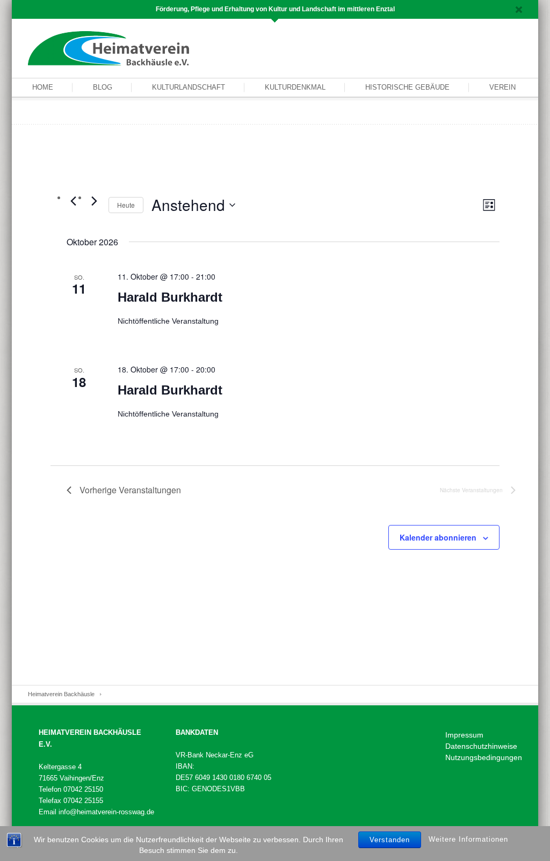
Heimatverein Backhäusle (61, 694)
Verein (502, 87)
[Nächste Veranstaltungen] (94, 200)
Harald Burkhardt (170, 297)
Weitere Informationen (468, 839)
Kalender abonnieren (438, 537)
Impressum (464, 735)
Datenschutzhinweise (481, 746)
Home (42, 87)
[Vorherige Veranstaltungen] (73, 200)
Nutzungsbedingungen (483, 757)
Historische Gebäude (407, 87)
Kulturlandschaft (188, 87)
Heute (126, 204)
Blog (102, 87)
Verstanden (390, 840)
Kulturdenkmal (295, 87)
